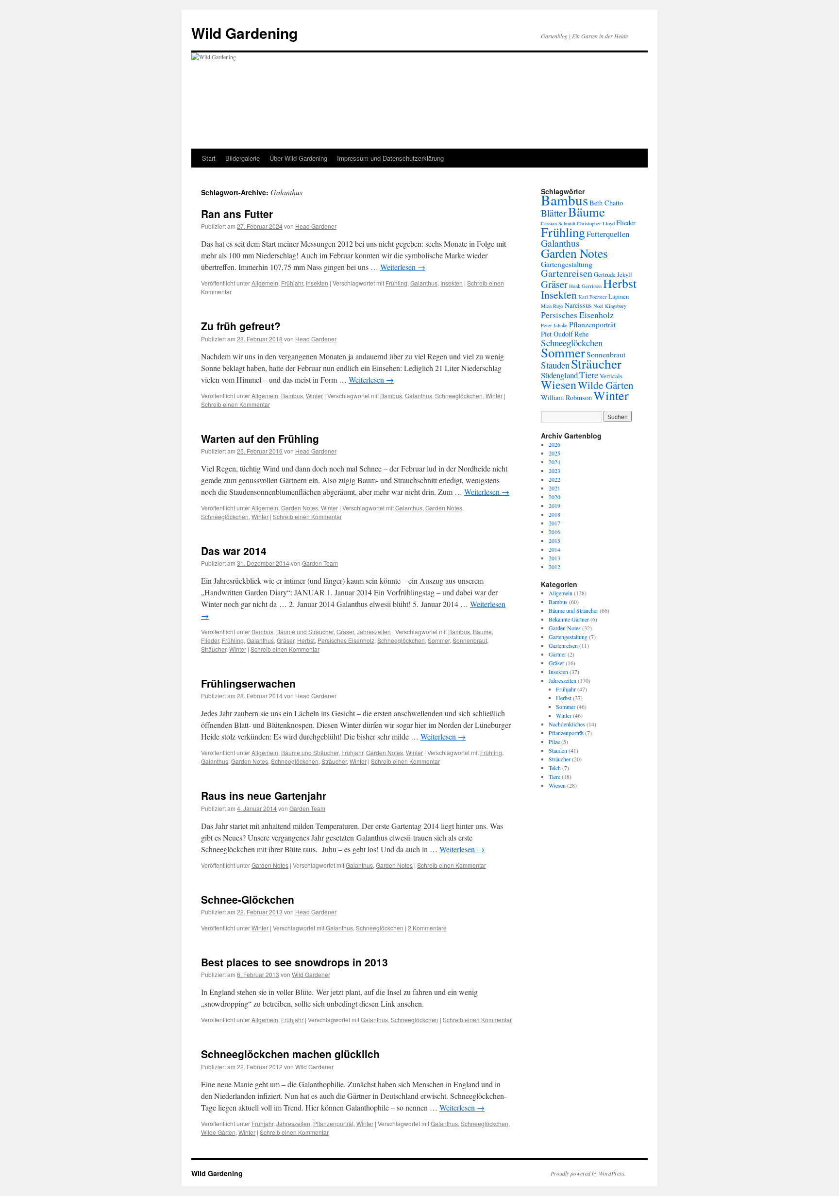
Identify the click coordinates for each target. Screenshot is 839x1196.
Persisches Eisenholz (346, 640)
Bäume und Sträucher (305, 631)
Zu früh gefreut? (241, 326)
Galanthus (423, 283)
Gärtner (557, 654)
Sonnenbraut (470, 640)
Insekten (317, 283)
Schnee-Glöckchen (247, 899)
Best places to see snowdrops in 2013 (294, 962)
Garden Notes (299, 508)
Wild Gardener (311, 974)
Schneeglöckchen (459, 395)
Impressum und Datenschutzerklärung (390, 158)
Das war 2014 (234, 550)
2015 (554, 540)
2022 (554, 479)
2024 (554, 462)
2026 (554, 444)
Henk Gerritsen (585, 286)
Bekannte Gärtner (569, 619)
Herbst (306, 640)
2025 (554, 453)
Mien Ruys (552, 306)
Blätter (554, 212)
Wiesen (558, 384)
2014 (554, 549)
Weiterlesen (402, 267)
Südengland (559, 375)
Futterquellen (608, 233)
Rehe (581, 333)
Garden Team (320, 563)
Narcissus (578, 305)
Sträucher (213, 649)
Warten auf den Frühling (260, 438)
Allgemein (265, 283)
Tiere (588, 375)
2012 (554, 567)
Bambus (292, 395)
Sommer (439, 640)
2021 (554, 488)
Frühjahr (292, 283)
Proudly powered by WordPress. (588, 1173)
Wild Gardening (244, 32)
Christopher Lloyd (596, 223)
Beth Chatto (606, 202)
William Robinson (566, 397)
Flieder (210, 640)
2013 (554, 558)
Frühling (396, 283)
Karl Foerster (592, 296)
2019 (554, 505)
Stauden (555, 365)
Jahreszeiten (374, 631)
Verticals (611, 375)
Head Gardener (315, 226)
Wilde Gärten (218, 1132)
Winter (314, 395)
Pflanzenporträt (333, 1123)
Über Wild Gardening (298, 158)
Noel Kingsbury (609, 306)
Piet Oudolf (557, 333)
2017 (554, 523)
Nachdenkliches (567, 724)
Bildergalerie (242, 158)
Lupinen (618, 296)
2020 (554, 497)
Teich (555, 768)
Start (209, 158)
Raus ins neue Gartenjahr (263, 795)
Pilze (554, 741)
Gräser (345, 631)
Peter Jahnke (554, 325)
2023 (554, 470)
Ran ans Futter (237, 213)
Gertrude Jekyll (613, 274)
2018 (554, 514)
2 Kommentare (427, 928)
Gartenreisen (566, 273)
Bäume (482, 631)
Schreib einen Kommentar (235, 404)
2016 (554, 532)
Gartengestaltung (566, 264)
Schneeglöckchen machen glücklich (290, 1053)
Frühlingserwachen (248, 683)
